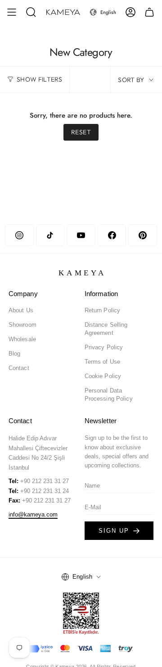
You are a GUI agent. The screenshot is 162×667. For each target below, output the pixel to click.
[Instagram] (19, 235)
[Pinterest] (142, 235)
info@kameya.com (33, 514)
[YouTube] (81, 235)
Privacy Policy (104, 347)
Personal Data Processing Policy (109, 394)
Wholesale (22, 339)
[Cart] (149, 12)
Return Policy (103, 310)
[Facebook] (112, 235)
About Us (21, 310)
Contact (19, 368)
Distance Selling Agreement (106, 328)
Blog (15, 353)
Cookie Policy (103, 376)
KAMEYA (82, 273)
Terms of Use (103, 361)
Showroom (22, 324)
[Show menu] (12, 12)
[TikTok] (50, 235)
